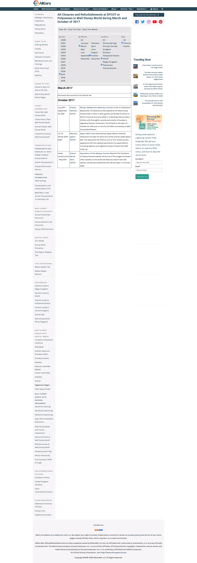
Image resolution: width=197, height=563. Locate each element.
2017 (63, 74)
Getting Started (41, 45)
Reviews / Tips (126, 9)
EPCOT (106, 59)
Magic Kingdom (110, 62)
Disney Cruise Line (81, 9)
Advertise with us (63, 535)
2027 (63, 43)
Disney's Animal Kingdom (110, 48)
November (85, 59)
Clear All (62, 29)
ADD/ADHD (39, 347)
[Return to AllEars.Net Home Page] (48, 5)
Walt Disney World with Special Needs (42, 333)
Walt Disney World (49, 9)
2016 (63, 77)
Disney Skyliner (41, 158)
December (95, 59)
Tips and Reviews (43, 264)
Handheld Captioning (44, 411)
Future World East (73, 156)
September (85, 56)
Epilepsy (38, 362)
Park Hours (39, 53)
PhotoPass (39, 33)
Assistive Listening (42, 406)
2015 (63, 81)
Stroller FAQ (39, 314)
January (84, 43)
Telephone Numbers (43, 515)
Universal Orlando (100, 9)
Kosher (38, 381)
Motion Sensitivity (42, 455)
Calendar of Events (42, 57)
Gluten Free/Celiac (42, 373)
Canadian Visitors (42, 477)
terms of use (150, 535)
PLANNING (39, 14)
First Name (139, 159)
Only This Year (74, 29)
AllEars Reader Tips (42, 267)
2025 (63, 49)
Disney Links (40, 511)
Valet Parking (40, 181)
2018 (63, 71)
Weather (38, 75)
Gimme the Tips (142, 177)
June (93, 49)
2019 (63, 68)
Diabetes (38, 377)
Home (36, 9)
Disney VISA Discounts (44, 229)
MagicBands (40, 25)
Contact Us (98, 525)
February (95, 43)
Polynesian (108, 65)
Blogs (114, 9)
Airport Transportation (44, 162)
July (82, 52)
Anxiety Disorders (42, 358)
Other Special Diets (42, 389)
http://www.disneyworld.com (114, 552)
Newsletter (141, 9)
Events (126, 46)
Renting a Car (42, 193)
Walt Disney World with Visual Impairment (42, 430)
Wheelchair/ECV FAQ (43, 451)
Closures (127, 43)
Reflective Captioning (44, 415)
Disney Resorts (109, 68)
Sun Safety (39, 241)
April (93, 46)
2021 (63, 62)
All (82, 40)
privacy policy (134, 535)
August (94, 52)
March (84, 46)
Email (137, 166)
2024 (63, 52)
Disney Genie (40, 29)
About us (49, 535)
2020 (63, 65)
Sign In (155, 9)
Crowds (38, 49)
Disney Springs (110, 43)
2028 (63, 40)
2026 (63, 46)
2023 (63, 56)
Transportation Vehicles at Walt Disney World (43, 152)
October (94, 56)
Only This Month (89, 29)
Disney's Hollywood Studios (111, 54)
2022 (63, 59)
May (83, 49)
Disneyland (64, 9)
